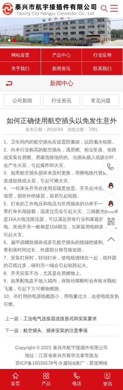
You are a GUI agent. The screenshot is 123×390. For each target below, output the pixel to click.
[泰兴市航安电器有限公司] (36, 8)
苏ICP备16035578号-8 (38, 363)
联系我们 (102, 68)
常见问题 (101, 100)
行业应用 (102, 55)
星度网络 (98, 363)
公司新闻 (22, 100)
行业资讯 (61, 100)
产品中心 (61, 55)
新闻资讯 (61, 68)
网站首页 (20, 55)
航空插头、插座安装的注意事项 (55, 330)
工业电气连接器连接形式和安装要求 (60, 318)
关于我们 (20, 68)
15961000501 (110, 167)
